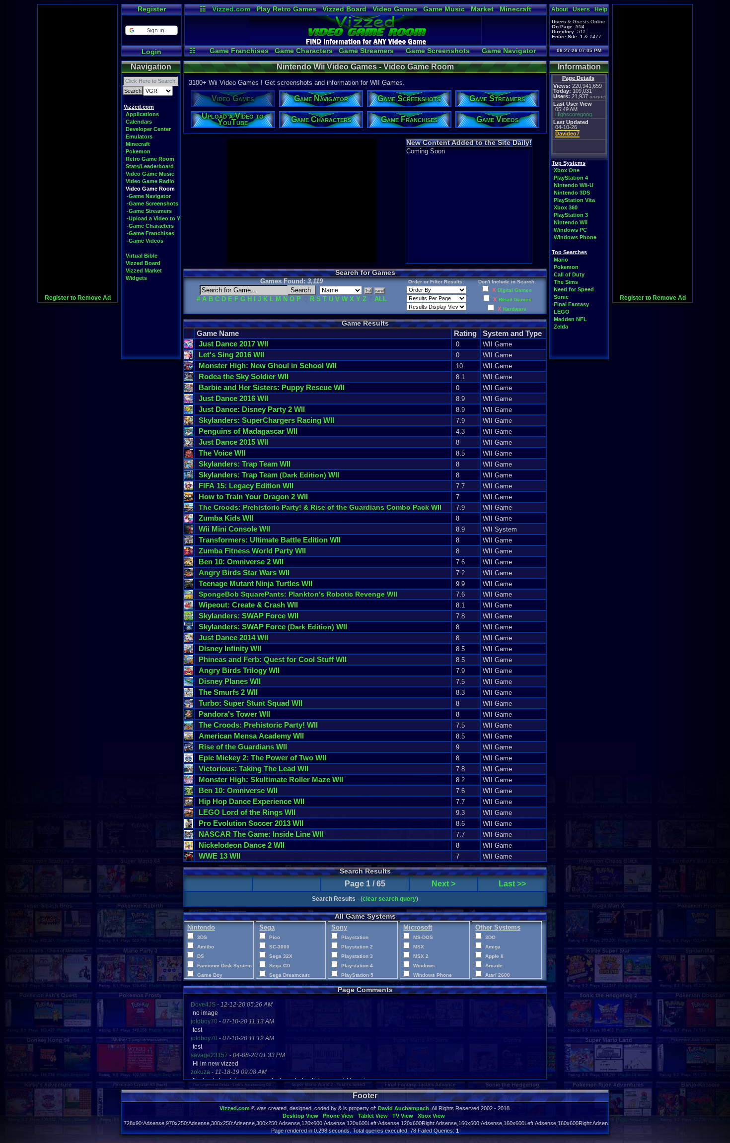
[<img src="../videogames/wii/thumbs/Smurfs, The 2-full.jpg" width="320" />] (188, 694)
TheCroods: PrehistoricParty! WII (258, 725)
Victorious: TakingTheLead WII (253, 768)
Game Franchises (239, 51)
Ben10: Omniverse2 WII (241, 561)
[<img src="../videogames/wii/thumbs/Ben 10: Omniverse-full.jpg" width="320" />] (188, 793)
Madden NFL (570, 319)
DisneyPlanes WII (230, 681)
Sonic (561, 297)
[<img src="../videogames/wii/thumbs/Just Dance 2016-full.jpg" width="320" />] (188, 400)
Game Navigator (509, 51)
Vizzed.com (231, 9)
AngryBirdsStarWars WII (244, 572)
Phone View (338, 1116)
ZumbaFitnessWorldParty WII (252, 550)
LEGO (562, 312)
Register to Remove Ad (78, 297)
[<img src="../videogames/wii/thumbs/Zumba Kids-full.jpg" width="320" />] (188, 520)
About (559, 9)
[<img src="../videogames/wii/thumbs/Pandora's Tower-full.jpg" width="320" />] (188, 716)
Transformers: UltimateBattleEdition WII (270, 540)
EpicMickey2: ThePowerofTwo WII (262, 757)
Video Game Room (150, 189)
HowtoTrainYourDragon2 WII (253, 496)
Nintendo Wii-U (573, 185)
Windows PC (570, 230)
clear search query (389, 898)
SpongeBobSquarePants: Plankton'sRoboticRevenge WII (298, 594)
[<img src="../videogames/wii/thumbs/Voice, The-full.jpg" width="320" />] (188, 455)
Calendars (139, 122)
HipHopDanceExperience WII (251, 801)
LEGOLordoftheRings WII (247, 812)
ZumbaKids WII (226, 518)
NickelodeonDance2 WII (242, 845)
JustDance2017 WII (233, 343)
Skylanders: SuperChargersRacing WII (266, 420)
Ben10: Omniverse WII (238, 790)
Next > (443, 883)
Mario (561, 260)
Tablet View (373, 1116)
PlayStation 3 (571, 215)
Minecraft (515, 9)
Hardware (514, 309)
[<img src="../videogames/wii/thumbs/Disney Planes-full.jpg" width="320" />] (188, 683)
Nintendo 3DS (572, 193)
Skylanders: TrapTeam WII (245, 464)
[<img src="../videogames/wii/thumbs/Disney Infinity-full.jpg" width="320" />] (188, 651)
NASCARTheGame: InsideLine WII (261, 834)
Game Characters (304, 51)
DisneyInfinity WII (230, 648)
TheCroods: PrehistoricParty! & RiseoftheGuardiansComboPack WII (320, 507)
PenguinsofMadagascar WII (248, 431)
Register (152, 9)
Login (151, 52)
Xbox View (431, 1116)
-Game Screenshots (152, 203)
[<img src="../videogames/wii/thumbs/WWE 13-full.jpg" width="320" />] (188, 858)
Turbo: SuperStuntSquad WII (250, 703)
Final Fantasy (571, 304)
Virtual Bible (141, 256)
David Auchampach (403, 1108)
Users (581, 9)
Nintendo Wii (570, 222)
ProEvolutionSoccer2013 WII (251, 823)
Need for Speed (574, 289)
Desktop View (300, 1116)
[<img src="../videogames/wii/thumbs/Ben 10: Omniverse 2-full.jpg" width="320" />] (188, 564)
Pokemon (138, 151)
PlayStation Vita (574, 200)
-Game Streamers (149, 211)
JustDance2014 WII (233, 637)
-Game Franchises (150, 233)
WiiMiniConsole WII (234, 529)
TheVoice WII (222, 453)
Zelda (561, 327)
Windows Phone (575, 237)
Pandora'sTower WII (234, 714)
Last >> (512, 883)
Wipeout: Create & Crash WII (248, 605)
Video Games (394, 9)
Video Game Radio (150, 181)
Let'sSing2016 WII (231, 354)
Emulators (139, 136)
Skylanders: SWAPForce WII (248, 615)
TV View (402, 1116)
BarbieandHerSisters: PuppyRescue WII (272, 387)
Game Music (444, 9)
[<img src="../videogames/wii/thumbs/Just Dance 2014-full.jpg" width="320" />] (188, 640)
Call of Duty (569, 274)
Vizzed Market (144, 270)
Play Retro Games (286, 9)
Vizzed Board (344, 9)
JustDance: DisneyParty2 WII (252, 409)
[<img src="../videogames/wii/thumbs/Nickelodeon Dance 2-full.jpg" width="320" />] (188, 847)
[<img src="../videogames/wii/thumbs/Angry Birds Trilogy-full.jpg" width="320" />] (188, 672)
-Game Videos (145, 241)
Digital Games (515, 290)
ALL (380, 299)
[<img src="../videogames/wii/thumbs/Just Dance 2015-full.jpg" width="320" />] (188, 444)
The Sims (566, 282)
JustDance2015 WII (233, 442)
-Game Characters (150, 226)
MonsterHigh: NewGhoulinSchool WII (268, 365)
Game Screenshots (438, 51)
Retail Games (515, 299)
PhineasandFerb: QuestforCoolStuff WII (273, 659)
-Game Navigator (149, 196)
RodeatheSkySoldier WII (244, 376)
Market (482, 9)
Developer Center (148, 129)
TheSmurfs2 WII (228, 692)
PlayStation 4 (571, 178)
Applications (142, 114)
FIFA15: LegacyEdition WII (246, 485)
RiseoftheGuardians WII (243, 746)
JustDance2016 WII (233, 398)
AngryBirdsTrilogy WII (239, 670)
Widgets (136, 278)
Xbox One (567, 170)
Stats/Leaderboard (150, 166)
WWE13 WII (219, 856)
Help (600, 9)
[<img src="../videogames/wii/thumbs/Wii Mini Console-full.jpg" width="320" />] (188, 531)
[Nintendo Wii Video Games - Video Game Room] (365, 43)
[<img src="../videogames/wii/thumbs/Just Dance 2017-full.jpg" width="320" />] (188, 346)
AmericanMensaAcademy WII (251, 736)
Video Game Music (150, 174)
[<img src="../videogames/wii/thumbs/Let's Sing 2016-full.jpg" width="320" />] (188, 357)
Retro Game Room (150, 159)
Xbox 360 (566, 207)
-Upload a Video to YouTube (163, 218)
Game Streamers (366, 51)
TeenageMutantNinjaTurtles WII (255, 583)
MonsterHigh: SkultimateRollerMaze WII (271, 779)
